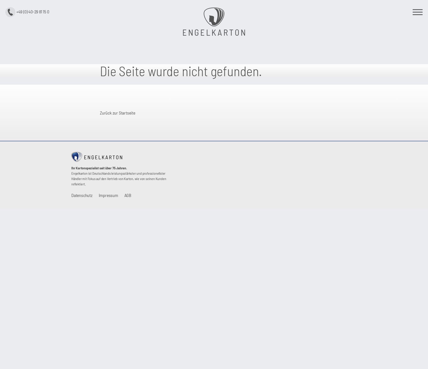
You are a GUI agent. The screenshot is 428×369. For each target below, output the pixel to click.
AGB (127, 195)
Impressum (108, 195)
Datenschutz (82, 195)
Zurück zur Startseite (117, 112)
